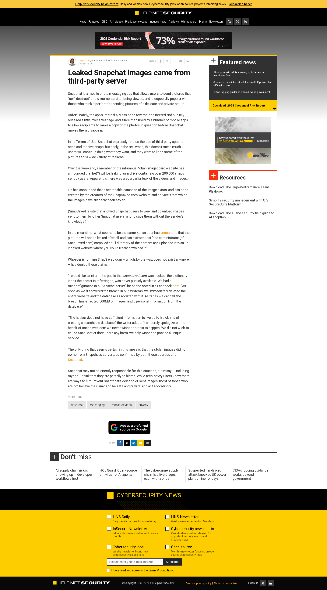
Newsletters (216, 21)
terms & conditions (161, 570)
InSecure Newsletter (130, 529)
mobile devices (121, 405)
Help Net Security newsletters (96, 4)
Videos (119, 21)
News (83, 21)
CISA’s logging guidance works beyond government (241, 92)
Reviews (174, 21)
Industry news (158, 21)
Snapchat (75, 360)
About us (219, 583)
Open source (181, 547)
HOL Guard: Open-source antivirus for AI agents (118, 472)
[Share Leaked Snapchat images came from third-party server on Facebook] (160, 61)
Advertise (231, 583)
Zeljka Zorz (84, 60)
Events (203, 21)
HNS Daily (121, 517)
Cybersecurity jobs (128, 547)
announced (168, 233)
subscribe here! (240, 4)
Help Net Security (163, 583)
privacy (143, 405)
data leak (77, 405)
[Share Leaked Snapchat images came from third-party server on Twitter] (167, 61)
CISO (104, 21)
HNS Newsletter (185, 517)
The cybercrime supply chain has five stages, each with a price (161, 474)
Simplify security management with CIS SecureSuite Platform (238, 202)
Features (94, 21)
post (176, 286)
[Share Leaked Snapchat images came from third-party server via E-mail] (181, 61)
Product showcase (136, 21)
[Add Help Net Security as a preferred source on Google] (188, 61)
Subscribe (172, 561)
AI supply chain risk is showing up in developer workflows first (74, 474)
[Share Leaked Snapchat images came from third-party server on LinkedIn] (174, 61)
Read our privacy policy (198, 583)
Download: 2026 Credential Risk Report (239, 105)
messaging (97, 405)
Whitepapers (188, 21)
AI (111, 21)
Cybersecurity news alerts (192, 529)
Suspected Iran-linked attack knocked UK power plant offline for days (207, 474)
